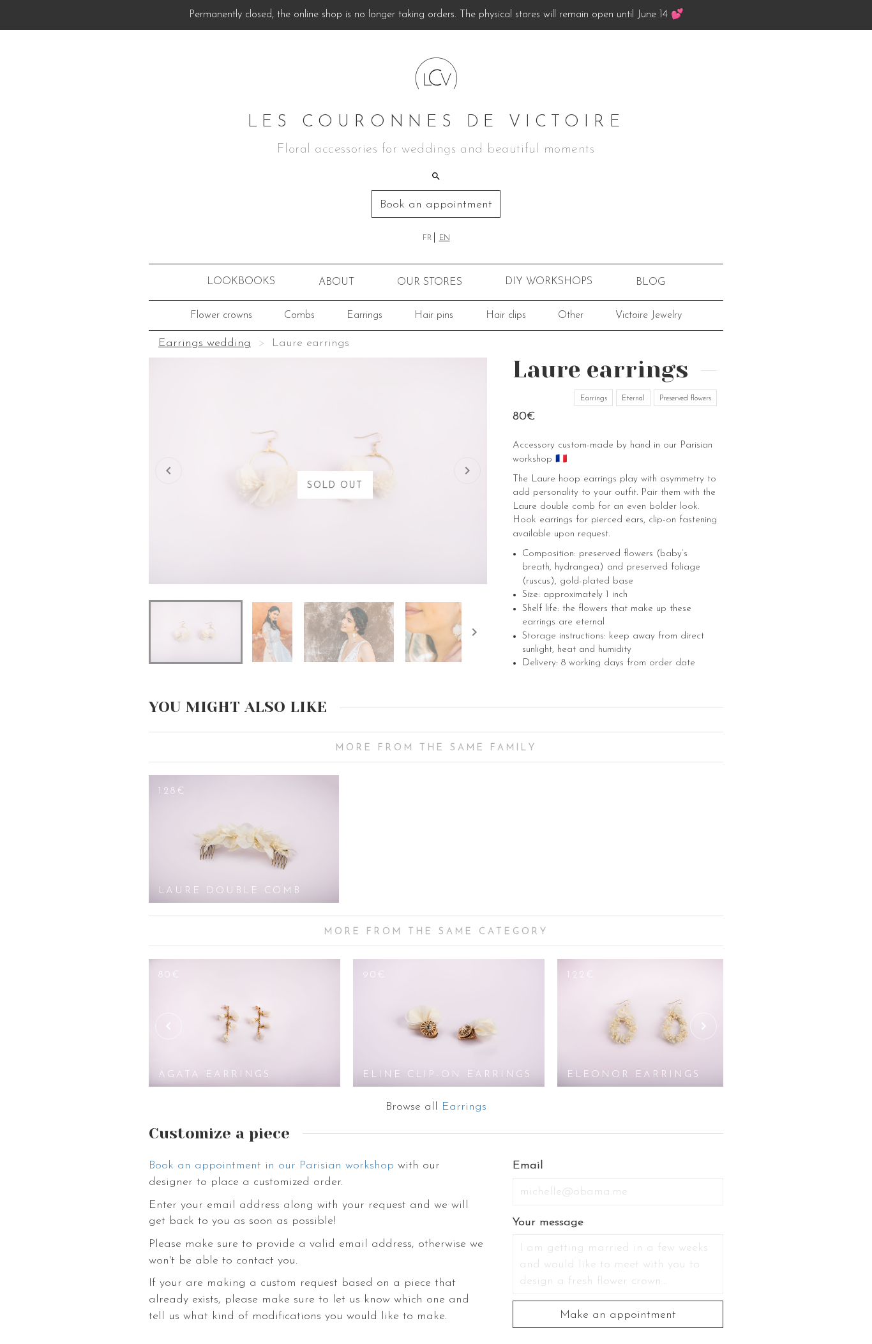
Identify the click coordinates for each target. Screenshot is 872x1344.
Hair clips (506, 315)
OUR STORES (429, 282)
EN (444, 238)
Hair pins (433, 315)
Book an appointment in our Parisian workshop (271, 1166)
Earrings (364, 315)
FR (427, 238)
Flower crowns (221, 315)
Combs (299, 315)
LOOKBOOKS (241, 281)
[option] (244, 839)
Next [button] (703, 1026)
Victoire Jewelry (648, 315)
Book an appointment (436, 205)
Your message (548, 1222)
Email (528, 1166)
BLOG (650, 282)
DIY (548, 281)
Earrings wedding (204, 343)
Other (570, 315)
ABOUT (336, 282)
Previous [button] (168, 1026)
